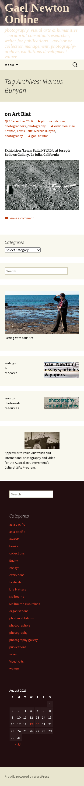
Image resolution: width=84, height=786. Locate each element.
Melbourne (16, 596)
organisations (18, 611)
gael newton (40, 136)
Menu (9, 64)
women (14, 669)
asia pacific (17, 524)
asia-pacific (17, 532)
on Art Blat (18, 114)
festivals (15, 582)
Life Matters (17, 589)
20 (37, 724)
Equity (13, 560)
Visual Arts (16, 661)
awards (14, 539)
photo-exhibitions (53, 121)
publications (17, 647)
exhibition (61, 126)
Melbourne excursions (24, 604)
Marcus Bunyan (44, 131)
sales (13, 654)
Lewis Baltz (25, 131)
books (13, 546)
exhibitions (16, 575)
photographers (15, 126)
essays (14, 568)
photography (37, 126)
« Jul (18, 744)
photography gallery (23, 640)
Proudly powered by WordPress (27, 776)
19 (31, 724)
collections (17, 553)
